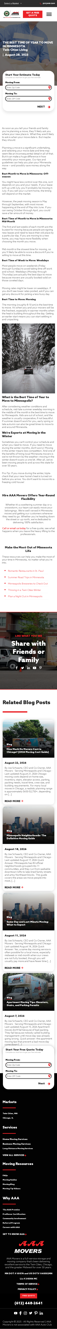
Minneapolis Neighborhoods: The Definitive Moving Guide (26, 835)
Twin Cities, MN (10, 1114)
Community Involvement (14, 1219)
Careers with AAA (11, 1227)
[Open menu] (49, 14)
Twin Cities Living (15, 50)
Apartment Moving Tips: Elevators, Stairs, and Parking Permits (27, 1001)
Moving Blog (8, 1184)
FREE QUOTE (28, 1296)
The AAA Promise (11, 1210)
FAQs (5, 1176)
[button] (47, 4)
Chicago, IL (8, 1118)
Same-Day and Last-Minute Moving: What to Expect (28, 921)
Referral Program (11, 1223)
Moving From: (12, 82)
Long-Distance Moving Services (18, 1149)
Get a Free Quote (32, 14)
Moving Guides (10, 1180)
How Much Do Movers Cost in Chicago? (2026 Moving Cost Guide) (28, 748)
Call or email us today (14, 528)
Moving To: (11, 93)
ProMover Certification (14, 1214)
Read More (13, 801)
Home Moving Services (15, 1139)
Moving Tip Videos (11, 1189)
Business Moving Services (17, 1144)
